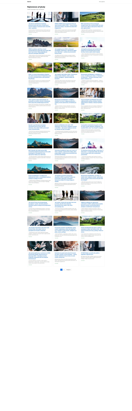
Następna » (68, 269)
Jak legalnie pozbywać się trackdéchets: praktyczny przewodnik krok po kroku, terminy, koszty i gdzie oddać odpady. (91, 50)
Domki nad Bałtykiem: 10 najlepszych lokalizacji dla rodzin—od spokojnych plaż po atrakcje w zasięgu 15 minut (40, 177)
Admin (29, 1)
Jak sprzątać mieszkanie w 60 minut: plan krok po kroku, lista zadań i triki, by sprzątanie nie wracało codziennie (39, 229)
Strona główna (102, 1)
